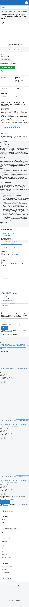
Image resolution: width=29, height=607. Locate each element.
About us (4, 519)
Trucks (2, 344)
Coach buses (17, 347)
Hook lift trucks (4, 345)
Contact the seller (7, 67)
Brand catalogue (6, 560)
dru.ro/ (2, 259)
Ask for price (7, 59)
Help (3, 522)
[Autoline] (6, 11)
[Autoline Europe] (10, 2)
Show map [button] (4, 278)
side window (18, 71)
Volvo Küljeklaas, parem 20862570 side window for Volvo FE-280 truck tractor (14, 425)
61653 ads (8, 236)
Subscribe (5, 502)
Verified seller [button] (7, 235)
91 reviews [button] (14, 241)
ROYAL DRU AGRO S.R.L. (8, 233)
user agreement (7, 331)
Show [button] (11, 254)
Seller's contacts (6, 525)
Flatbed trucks (22, 344)
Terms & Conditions (7, 549)
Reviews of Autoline (7, 557)
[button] (26, 2)
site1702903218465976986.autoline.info (11, 244)
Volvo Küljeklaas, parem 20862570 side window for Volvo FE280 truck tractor (14, 481)
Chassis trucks (12, 345)
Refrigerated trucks (9, 347)
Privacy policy (5, 551)
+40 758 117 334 (17, 254)
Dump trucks (15, 344)
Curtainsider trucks (22, 345)
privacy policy (22, 330)
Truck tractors (8, 344)
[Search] (26, 7)
